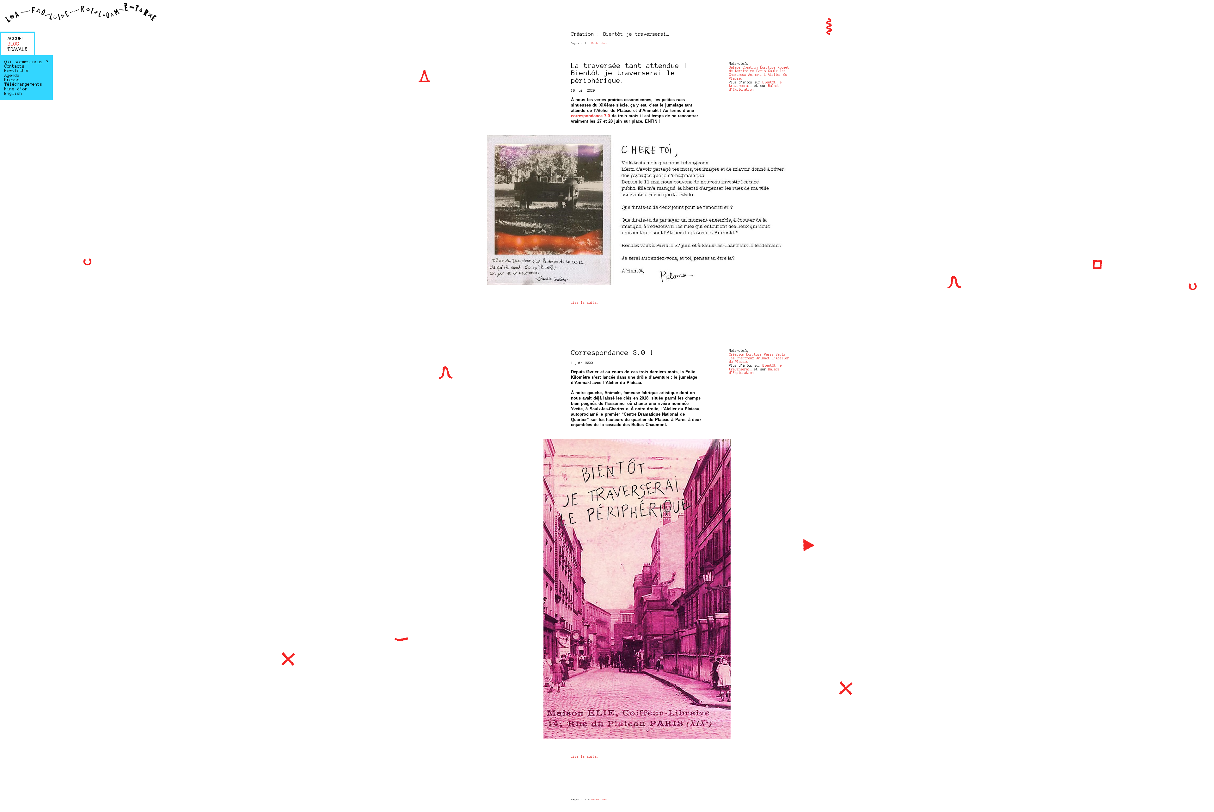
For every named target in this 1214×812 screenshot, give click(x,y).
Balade (734, 67)
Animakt (755, 74)
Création (750, 67)
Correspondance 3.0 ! (612, 352)
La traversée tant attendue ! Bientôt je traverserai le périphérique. (629, 73)
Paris (761, 71)
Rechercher (599, 43)
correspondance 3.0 (590, 115)
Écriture (768, 67)
